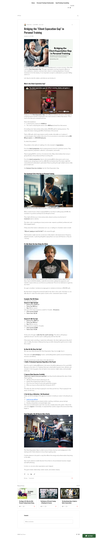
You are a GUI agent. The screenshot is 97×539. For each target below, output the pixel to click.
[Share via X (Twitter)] (28, 474)
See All (78, 485)
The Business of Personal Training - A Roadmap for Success (48, 502)
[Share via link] (34, 474)
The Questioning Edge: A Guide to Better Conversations (69, 502)
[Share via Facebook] (24, 474)
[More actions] (72, 24)
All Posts (19, 15)
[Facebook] (68, 7)
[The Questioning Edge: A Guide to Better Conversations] (69, 493)
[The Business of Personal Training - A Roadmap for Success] (48, 493)
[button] (73, 7)
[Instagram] (70, 7)
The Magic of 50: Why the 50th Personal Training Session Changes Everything (27, 502)
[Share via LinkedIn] (31, 474)
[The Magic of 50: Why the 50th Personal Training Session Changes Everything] (27, 493)
